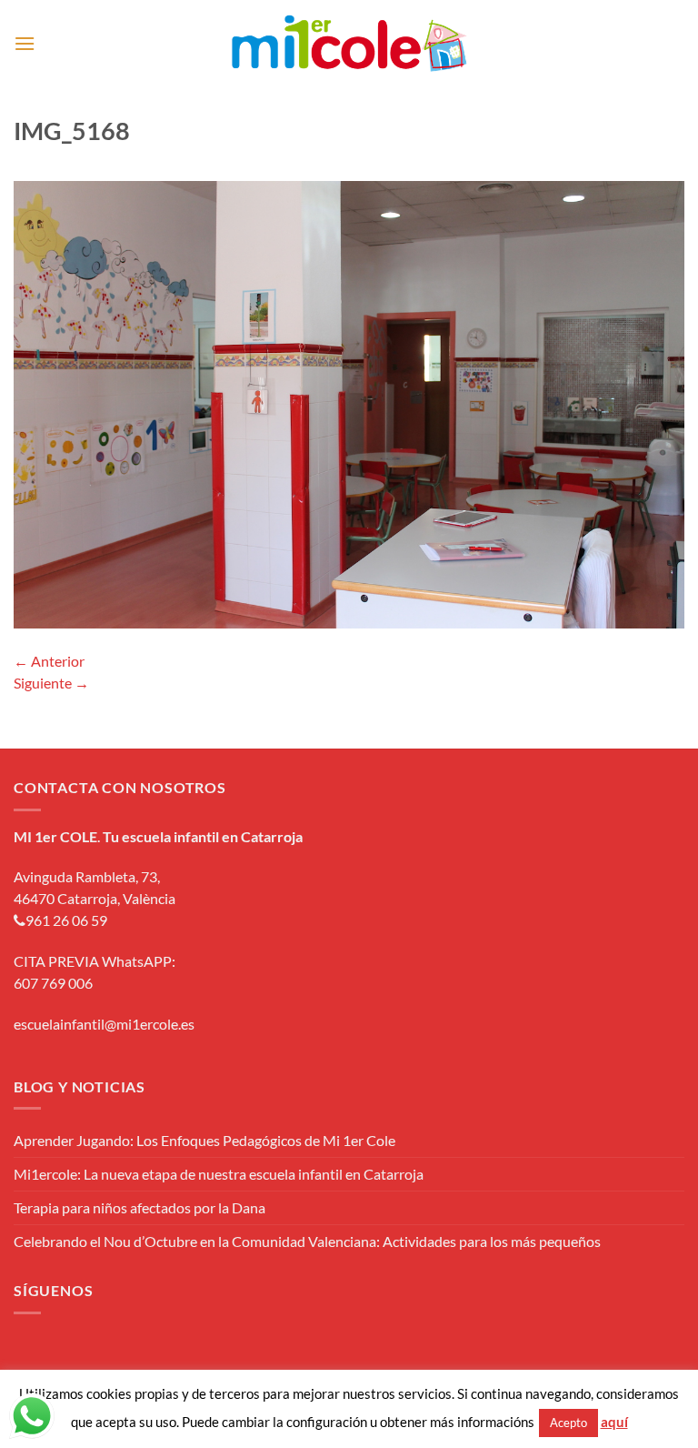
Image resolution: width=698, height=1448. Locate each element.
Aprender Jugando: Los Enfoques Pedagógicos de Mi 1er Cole (204, 1140)
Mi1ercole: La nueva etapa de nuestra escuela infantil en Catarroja (219, 1173)
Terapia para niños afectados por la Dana (139, 1207)
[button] (24, 43)
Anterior (49, 660)
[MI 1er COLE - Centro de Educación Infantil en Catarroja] (349, 44)
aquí (614, 1421)
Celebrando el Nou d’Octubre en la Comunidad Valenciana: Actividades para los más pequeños (307, 1241)
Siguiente (51, 682)
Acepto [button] (568, 1422)
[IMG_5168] (349, 402)
